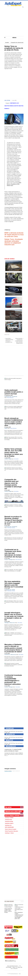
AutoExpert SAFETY (9, 823)
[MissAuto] (9, 934)
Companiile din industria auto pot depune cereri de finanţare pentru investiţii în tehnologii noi (13, 484)
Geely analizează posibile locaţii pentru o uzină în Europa (13, 392)
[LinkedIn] (11, 115)
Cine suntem (8, 807)
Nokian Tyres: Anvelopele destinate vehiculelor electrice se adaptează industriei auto (13, 241)
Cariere (5, 428)
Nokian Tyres (6, 334)
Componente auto (7, 589)
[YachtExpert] (7, 931)
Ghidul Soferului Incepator (10, 829)
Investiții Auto (14, 396)
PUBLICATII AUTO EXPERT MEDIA (13, 811)
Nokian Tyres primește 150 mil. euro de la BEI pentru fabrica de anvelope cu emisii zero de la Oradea (13, 452)
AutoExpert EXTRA (9, 821)
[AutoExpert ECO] (11, 953)
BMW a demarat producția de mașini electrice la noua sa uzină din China (14, 234)
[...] (7, 755)
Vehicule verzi (12, 622)
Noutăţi (9, 458)
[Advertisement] (14, 21)
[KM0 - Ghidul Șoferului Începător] (15, 931)
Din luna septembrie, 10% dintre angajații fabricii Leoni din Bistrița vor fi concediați (13, 584)
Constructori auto (7, 396)
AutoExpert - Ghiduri (9, 833)
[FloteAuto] (8, 927)
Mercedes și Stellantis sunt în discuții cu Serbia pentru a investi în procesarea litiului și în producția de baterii (13, 648)
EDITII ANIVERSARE (9, 827)
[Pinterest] (9, 115)
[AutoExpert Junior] (9, 938)
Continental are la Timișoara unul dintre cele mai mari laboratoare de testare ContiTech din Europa (12, 553)
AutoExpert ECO (8, 819)
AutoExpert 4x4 (8, 825)
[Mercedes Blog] (10, 960)
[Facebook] (4, 115)
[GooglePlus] (8, 115)
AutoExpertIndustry (14, 973)
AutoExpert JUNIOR (9, 817)
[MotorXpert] (18, 927)
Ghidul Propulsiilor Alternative (11, 831)
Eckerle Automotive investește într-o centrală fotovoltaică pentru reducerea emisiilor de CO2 (18, 341)
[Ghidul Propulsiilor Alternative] (11, 949)
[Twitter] (6, 115)
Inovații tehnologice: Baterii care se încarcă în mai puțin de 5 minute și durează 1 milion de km (13, 616)
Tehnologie (10, 559)
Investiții (7, 42)
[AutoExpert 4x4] (10, 942)
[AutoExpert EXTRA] (11, 957)
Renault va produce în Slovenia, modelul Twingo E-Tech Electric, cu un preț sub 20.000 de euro (13, 520)
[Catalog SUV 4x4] (11, 945)
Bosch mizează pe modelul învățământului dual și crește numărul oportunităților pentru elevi (13, 421)
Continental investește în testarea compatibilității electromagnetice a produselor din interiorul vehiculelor (13, 679)
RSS (20, 973)
